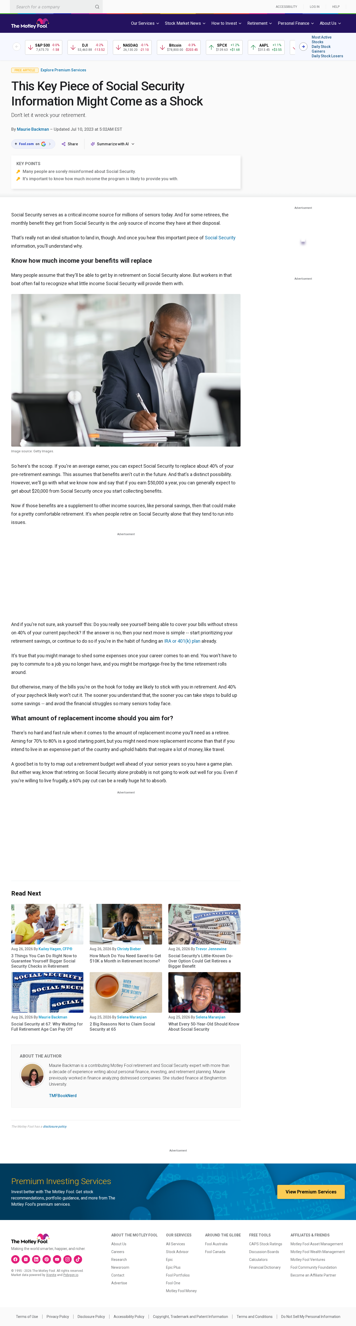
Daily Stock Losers (327, 56)
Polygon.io (70, 1275)
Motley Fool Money (181, 1291)
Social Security (220, 237)
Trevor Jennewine (211, 949)
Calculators (258, 1260)
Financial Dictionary (265, 1267)
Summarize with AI (113, 144)
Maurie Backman (33, 129)
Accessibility (286, 7)
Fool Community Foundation (314, 1267)
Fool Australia (216, 1244)
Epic (169, 1260)
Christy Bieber (129, 949)
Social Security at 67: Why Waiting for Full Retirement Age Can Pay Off (47, 1027)
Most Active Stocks (322, 39)
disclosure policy (54, 1126)
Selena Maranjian (132, 1017)
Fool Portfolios (178, 1275)
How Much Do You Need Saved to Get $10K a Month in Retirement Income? (125, 958)
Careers (117, 1252)
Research (119, 1260)
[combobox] (56, 6)
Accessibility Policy (129, 1317)
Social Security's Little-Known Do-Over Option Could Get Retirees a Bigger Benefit (200, 961)
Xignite (51, 1275)
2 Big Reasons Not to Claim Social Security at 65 (122, 1027)
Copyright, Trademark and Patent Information (190, 1317)
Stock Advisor (177, 1252)
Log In (315, 7)
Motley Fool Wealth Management (318, 1252)
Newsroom (120, 1267)
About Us (118, 1244)
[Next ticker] (303, 46)
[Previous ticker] (17, 46)
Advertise (119, 1283)
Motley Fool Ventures (308, 1260)
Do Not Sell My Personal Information (310, 1317)
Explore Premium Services (63, 70)
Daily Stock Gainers (321, 49)
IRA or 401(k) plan (182, 641)
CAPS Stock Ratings (265, 1244)
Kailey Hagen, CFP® (55, 949)
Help (336, 7)
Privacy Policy (58, 1317)
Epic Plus (173, 1267)
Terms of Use (27, 1317)
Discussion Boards (264, 1252)
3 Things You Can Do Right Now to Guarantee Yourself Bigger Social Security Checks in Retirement (44, 961)
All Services (175, 1244)
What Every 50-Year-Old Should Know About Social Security (203, 1027)
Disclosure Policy (91, 1317)
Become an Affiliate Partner (313, 1275)
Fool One (173, 1283)
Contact (117, 1275)
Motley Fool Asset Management (317, 1244)
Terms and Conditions (255, 1317)
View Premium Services (311, 1191)
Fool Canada (215, 1252)
